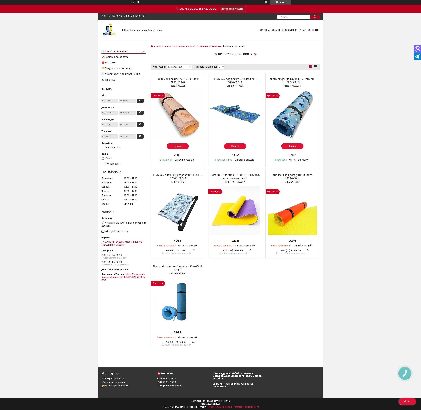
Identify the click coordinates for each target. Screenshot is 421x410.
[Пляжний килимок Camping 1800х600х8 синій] (178, 302)
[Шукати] (315, 17)
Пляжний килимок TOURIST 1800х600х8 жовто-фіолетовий (235, 176)
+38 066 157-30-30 (166, 382)
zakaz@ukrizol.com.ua (116, 231)
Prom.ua (226, 401)
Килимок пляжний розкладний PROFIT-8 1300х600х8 (178, 176)
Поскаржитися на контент (220, 407)
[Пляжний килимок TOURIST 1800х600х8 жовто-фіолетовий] (235, 210)
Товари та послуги (282, 30)
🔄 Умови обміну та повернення (120, 73)
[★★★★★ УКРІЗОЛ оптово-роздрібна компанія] (109, 30)
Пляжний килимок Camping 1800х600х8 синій (177, 268)
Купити (178, 146)
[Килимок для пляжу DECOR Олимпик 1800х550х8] (292, 114)
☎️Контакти (108, 62)
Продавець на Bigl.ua (210, 404)
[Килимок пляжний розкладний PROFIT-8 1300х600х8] (178, 210)
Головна (264, 30)
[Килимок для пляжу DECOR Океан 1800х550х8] (235, 114)
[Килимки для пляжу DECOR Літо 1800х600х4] (292, 210)
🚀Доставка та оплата (114, 56)
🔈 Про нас (108, 79)
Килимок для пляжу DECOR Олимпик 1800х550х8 (292, 80)
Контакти (313, 30)
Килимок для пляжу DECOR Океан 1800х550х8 (235, 80)
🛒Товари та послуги (114, 51)
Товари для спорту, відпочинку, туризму (199, 46)
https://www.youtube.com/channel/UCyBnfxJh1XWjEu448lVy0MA (123, 277)
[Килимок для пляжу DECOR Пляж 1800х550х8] (178, 114)
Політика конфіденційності (246, 407)
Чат (410, 401)
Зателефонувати (232, 8)
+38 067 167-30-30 (166, 378)
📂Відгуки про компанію (116, 68)
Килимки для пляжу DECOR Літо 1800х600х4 (292, 176)
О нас (302, 30)
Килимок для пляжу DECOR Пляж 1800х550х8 (177, 80)
